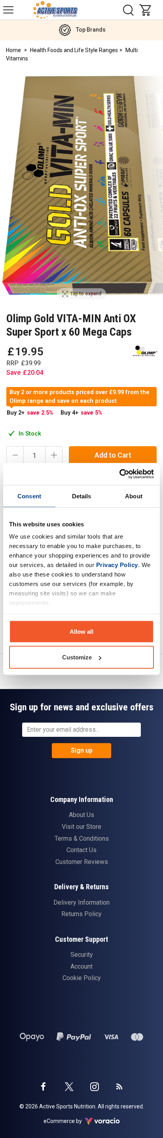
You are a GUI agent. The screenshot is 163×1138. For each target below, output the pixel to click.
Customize (77, 657)
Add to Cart (113, 455)
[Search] (128, 10)
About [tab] (133, 495)
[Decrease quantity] (15, 455)
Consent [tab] (29, 495)
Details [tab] (81, 495)
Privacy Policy (117, 564)
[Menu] (8, 10)
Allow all (81, 631)
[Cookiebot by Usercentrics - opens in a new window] (119, 474)
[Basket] (147, 10)
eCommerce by (73, 1121)
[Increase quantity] (54, 455)
